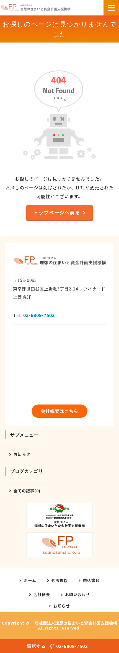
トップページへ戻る (57, 212)
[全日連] (59, 515)
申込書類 (91, 580)
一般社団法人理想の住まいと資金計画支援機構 (73, 623)
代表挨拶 (59, 580)
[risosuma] (59, 544)
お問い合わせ (77, 594)
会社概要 (41, 594)
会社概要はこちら (59, 411)
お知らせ (22, 454)
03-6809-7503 (39, 315)
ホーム (30, 580)
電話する (57, 646)
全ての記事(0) (27, 490)
